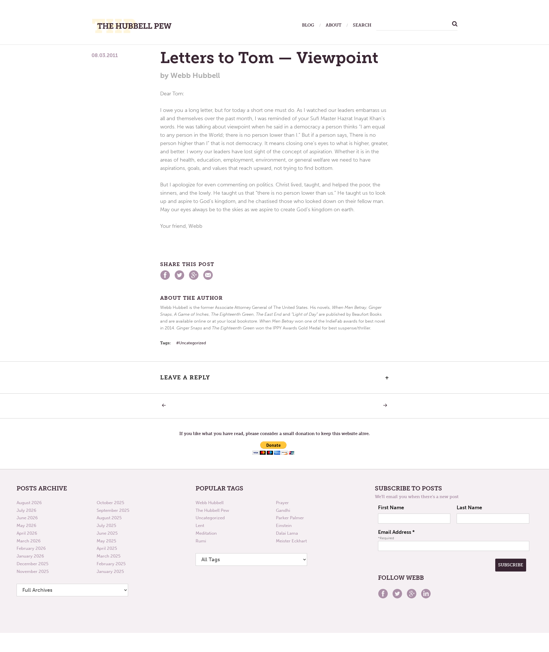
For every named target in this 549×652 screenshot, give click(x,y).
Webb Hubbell (210, 502)
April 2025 (107, 548)
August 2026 (29, 502)
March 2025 (108, 556)
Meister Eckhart (291, 541)
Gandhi (283, 510)
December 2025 (32, 563)
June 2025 (107, 533)
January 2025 (110, 571)
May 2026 (26, 525)
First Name (391, 507)
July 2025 (106, 525)
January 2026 (30, 556)
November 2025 (33, 571)
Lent (200, 525)
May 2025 (106, 541)
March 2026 (29, 541)
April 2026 (27, 533)
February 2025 (111, 563)
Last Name (469, 507)
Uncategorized (192, 343)
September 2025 (113, 510)
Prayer (282, 502)
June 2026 (27, 517)
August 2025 (109, 517)
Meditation (206, 533)
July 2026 (26, 510)
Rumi (201, 541)
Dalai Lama (287, 533)
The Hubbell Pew (212, 510)
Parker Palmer (290, 517)
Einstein (284, 525)
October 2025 (110, 502)
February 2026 (31, 548)
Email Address (396, 532)
